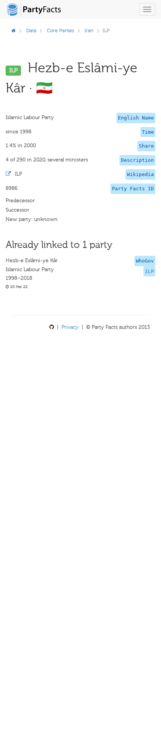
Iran (89, 30)
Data (31, 30)
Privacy (70, 327)
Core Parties (60, 30)
